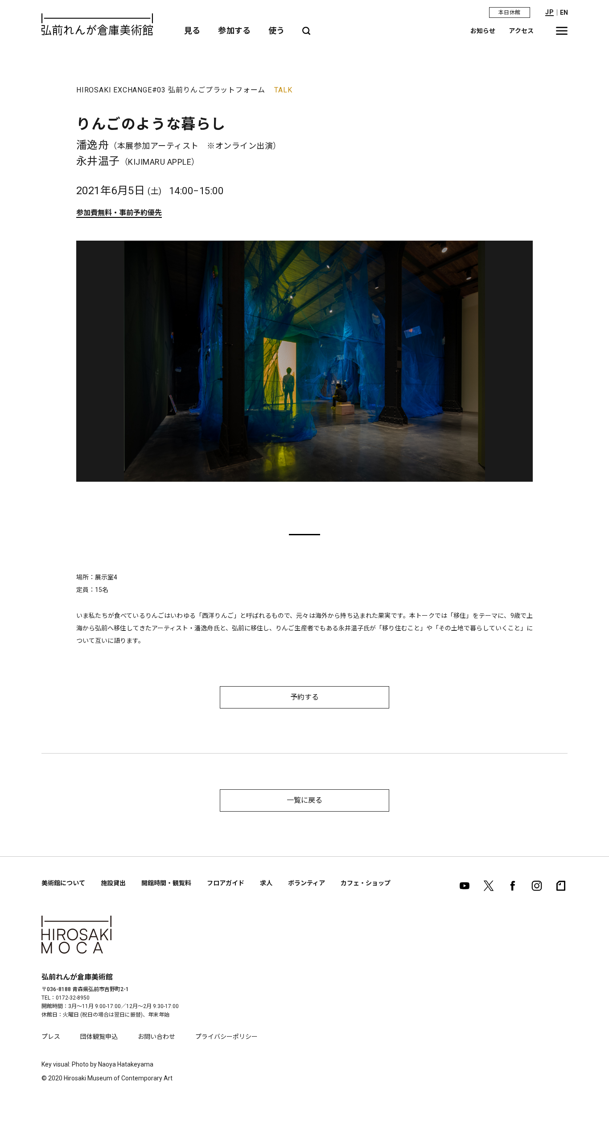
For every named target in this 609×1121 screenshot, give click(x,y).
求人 (266, 883)
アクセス (521, 30)
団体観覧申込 (99, 1036)
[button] (304, 534)
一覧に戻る (304, 800)
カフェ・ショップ (366, 883)
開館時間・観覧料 (166, 883)
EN (564, 12)
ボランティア (306, 883)
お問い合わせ (156, 1036)
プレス (50, 1036)
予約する (304, 697)
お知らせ (483, 30)
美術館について (63, 883)
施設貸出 (113, 883)
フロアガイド (225, 883)
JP (549, 12)
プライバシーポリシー (226, 1036)
